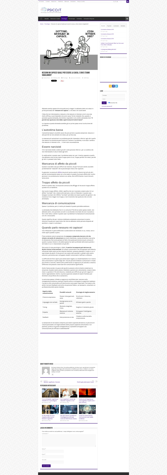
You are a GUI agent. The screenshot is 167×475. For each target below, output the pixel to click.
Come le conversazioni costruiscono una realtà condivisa (86, 417)
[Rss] (114, 2)
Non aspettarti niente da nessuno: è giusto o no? (67, 399)
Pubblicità (60, 1)
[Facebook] (115, 2)
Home (41, 18)
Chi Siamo (41, 1)
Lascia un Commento (75, 77)
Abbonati (66, 1)
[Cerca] (127, 1)
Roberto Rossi (46, 77)
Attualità (47, 18)
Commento (45, 433)
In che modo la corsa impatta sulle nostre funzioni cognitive (48, 417)
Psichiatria (79, 18)
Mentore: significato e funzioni (52, 381)
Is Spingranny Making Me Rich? (108, 49)
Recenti (103, 26)
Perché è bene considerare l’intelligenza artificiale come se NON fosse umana (68, 417)
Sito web (44, 459)
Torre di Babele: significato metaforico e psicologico (50, 399)
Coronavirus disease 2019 (107, 29)
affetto (60, 172)
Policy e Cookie (81, 1)
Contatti (48, 1)
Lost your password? (107, 106)
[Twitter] (117, 2)
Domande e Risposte (89, 18)
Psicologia (64, 18)
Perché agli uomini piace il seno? (85, 381)
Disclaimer (73, 1)
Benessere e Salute (55, 18)
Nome (44, 449)
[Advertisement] (69, 95)
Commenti (116, 26)
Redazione (53, 1)
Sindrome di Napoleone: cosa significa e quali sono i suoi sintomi (87, 400)
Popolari (109, 26)
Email (43, 454)
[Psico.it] (54, 9)
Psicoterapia (72, 18)
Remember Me (113, 102)
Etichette (123, 26)
